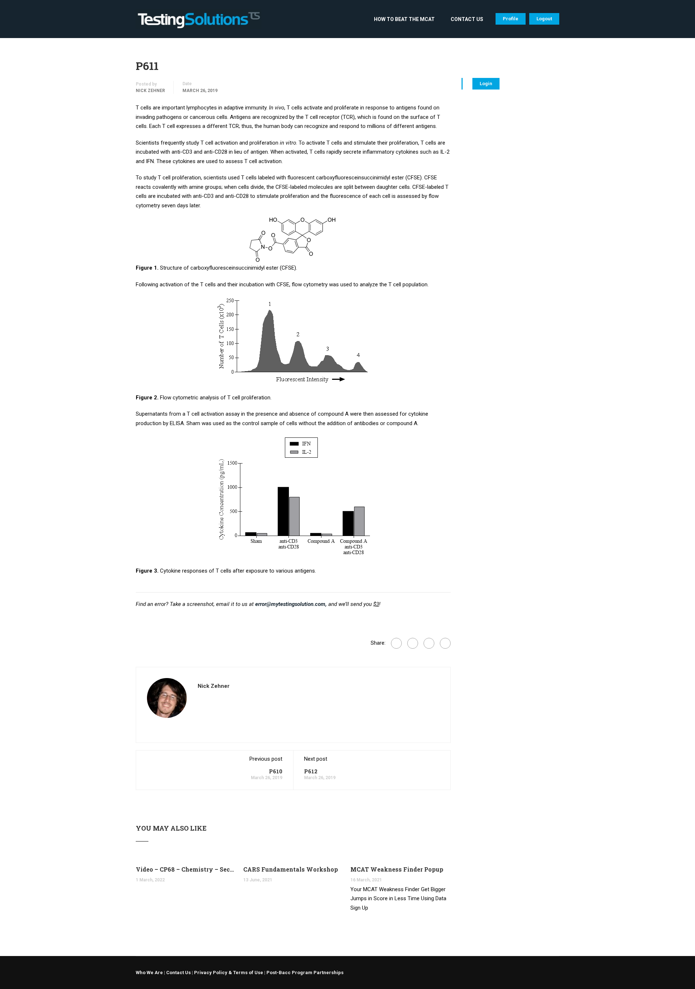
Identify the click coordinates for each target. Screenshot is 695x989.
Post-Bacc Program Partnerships (305, 972)
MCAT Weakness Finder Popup (396, 869)
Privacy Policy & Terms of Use (228, 972)
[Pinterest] (445, 643)
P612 (310, 771)
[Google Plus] (412, 643)
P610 (275, 771)
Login (486, 83)
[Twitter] (429, 643)
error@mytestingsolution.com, (291, 604)
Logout (544, 18)
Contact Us (467, 19)
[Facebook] (396, 643)
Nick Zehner (150, 90)
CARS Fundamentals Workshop (290, 869)
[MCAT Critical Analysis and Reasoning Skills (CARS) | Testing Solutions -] (198, 22)
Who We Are (149, 972)
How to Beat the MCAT (404, 19)
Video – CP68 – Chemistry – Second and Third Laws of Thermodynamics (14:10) (186, 869)
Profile (510, 18)
